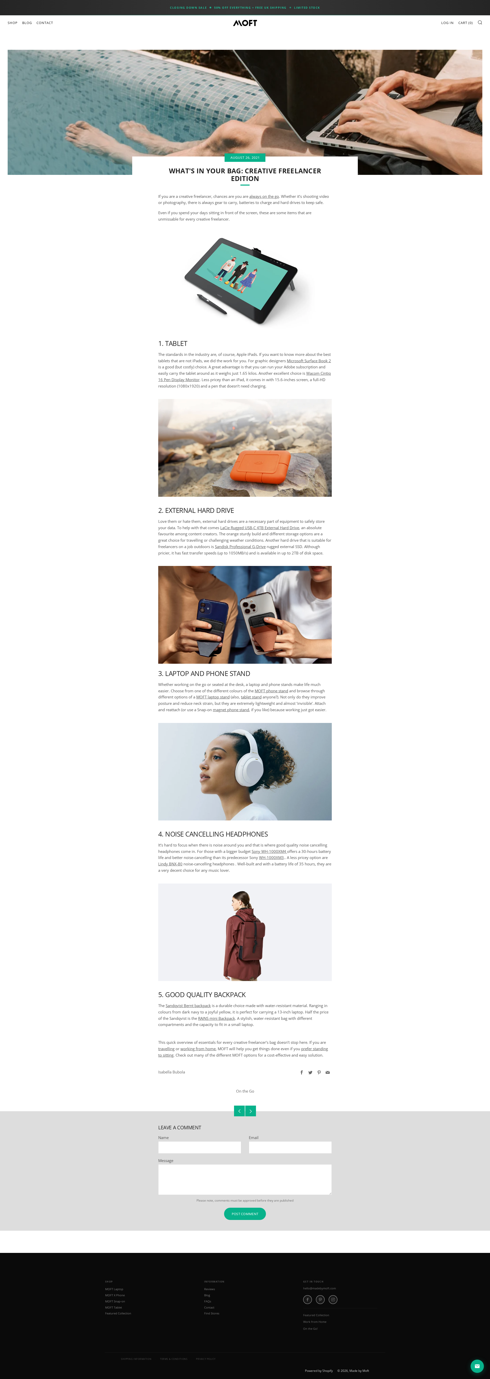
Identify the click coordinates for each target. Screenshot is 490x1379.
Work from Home (314, 1322)
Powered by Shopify (319, 1371)
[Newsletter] (477, 1366)
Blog (27, 22)
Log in (447, 22)
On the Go (245, 1091)
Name (163, 1137)
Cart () (465, 22)
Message (165, 1160)
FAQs (207, 1301)
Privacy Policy (206, 1359)
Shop (13, 22)
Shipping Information (136, 1359)
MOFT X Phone (115, 1295)
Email (254, 1137)
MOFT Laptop (114, 1289)
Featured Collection (118, 1313)
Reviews (209, 1289)
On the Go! (310, 1328)
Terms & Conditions (173, 1359)
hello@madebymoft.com (319, 1288)
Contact (44, 22)
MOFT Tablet (113, 1307)
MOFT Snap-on (115, 1301)
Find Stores (211, 1313)
